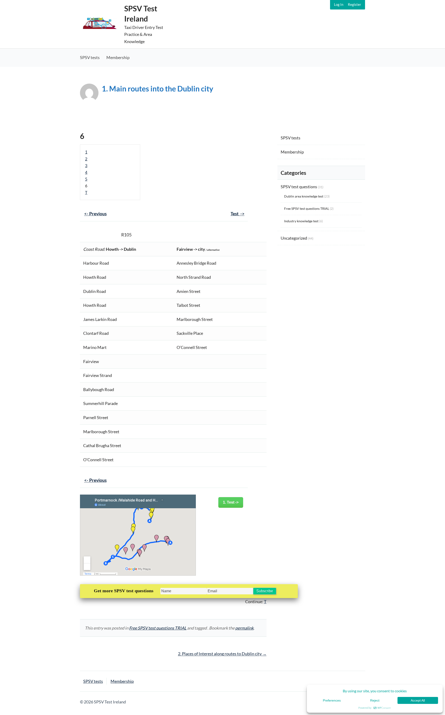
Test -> (238, 213)
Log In (338, 4)
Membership (118, 57)
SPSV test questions (299, 186)
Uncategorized (294, 238)
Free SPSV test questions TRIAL (157, 627)
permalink (244, 627)
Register (354, 4)
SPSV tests (90, 57)
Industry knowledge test (301, 221)
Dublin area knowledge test (303, 196)
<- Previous (95, 213)
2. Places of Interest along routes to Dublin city (222, 653)
